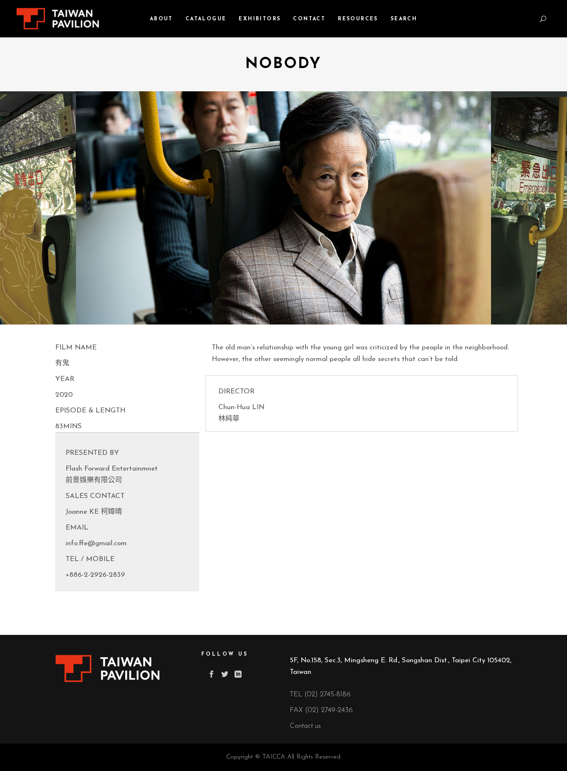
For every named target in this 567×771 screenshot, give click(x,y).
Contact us (305, 726)
